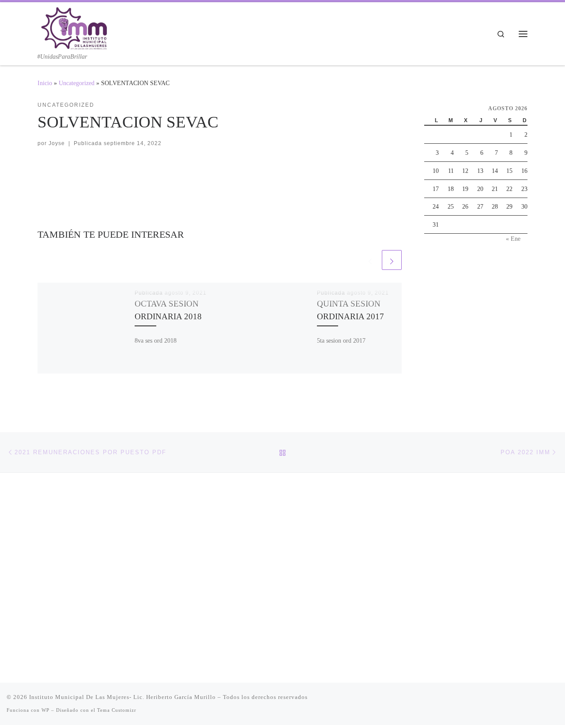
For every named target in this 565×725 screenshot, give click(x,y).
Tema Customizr (116, 710)
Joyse (57, 143)
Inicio (45, 82)
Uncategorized (76, 82)
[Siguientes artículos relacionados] (392, 260)
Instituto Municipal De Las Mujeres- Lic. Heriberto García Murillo (122, 697)
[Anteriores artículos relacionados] (370, 260)
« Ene (513, 238)
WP (45, 710)
